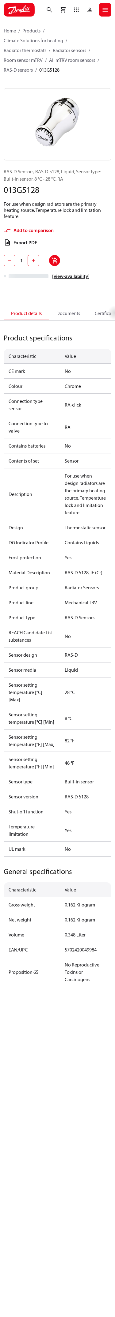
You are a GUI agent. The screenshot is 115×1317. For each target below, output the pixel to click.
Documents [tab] (68, 313)
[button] (76, 10)
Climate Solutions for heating (33, 40)
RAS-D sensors (18, 70)
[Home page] (19, 10)
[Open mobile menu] (105, 10)
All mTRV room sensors (72, 60)
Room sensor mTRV (23, 60)
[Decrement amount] (9, 260)
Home (10, 31)
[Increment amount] (33, 260)
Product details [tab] (26, 313)
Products (31, 31)
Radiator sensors (69, 50)
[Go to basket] (63, 10)
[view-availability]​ (71, 276)
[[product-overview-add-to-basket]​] (54, 260)
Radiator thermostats (25, 50)
